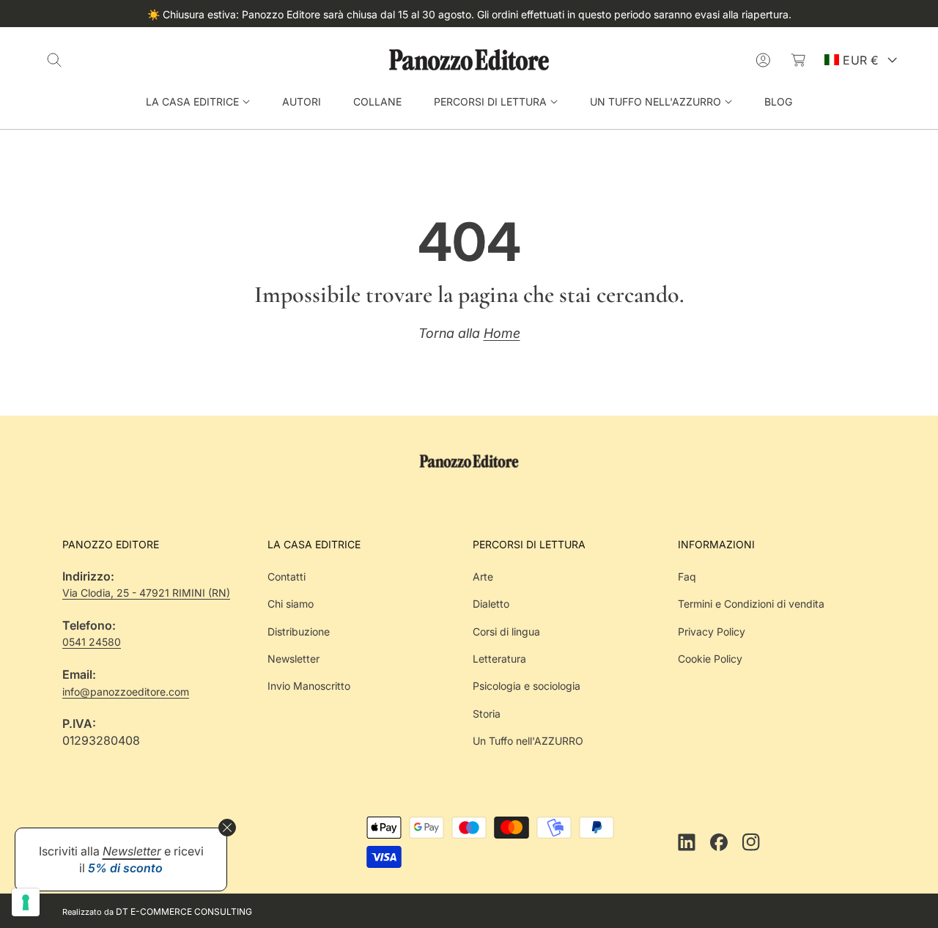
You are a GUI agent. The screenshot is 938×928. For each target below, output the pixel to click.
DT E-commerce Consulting (184, 911)
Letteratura (499, 658)
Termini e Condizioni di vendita (751, 603)
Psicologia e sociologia (526, 686)
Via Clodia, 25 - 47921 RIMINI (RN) (146, 592)
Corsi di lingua (506, 631)
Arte (483, 576)
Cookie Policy (710, 658)
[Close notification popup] (227, 827)
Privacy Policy (711, 631)
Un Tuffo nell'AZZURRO (528, 740)
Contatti (286, 576)
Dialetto (491, 603)
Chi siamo (290, 603)
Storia (487, 713)
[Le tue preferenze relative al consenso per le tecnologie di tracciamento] (26, 902)
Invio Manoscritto (308, 686)
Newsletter (293, 658)
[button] (54, 60)
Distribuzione (298, 631)
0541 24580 (91, 642)
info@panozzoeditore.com (125, 691)
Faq (687, 576)
